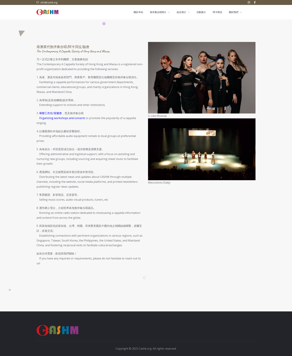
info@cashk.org (49, 2)
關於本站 (138, 12)
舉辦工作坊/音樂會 (50, 113)
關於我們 (233, 12)
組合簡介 (181, 12)
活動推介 (201, 12)
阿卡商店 (217, 12)
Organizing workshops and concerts (62, 118)
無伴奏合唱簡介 (158, 12)
